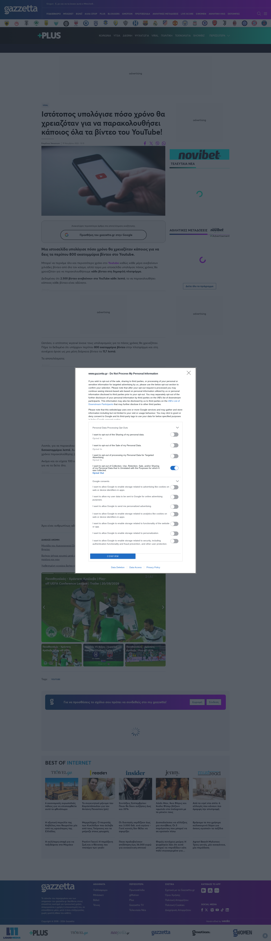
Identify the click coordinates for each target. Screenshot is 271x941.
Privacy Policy (153, 567)
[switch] (174, 434)
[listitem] (135, 427)
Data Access (135, 567)
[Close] (190, 374)
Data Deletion (118, 567)
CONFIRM (113, 556)
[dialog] (135, 470)
